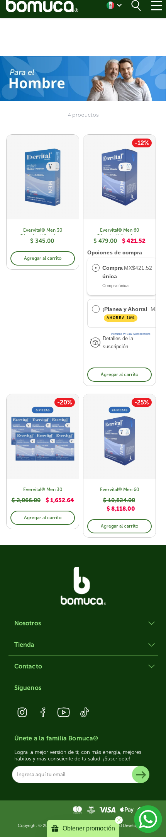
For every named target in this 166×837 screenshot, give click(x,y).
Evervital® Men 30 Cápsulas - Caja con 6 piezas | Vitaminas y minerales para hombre (43, 490)
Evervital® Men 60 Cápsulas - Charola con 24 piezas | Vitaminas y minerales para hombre (119, 490)
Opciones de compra (114, 252)
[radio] (96, 268)
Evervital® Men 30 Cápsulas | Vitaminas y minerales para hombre (43, 231)
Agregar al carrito (42, 258)
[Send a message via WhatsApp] (148, 819)
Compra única (112, 272)
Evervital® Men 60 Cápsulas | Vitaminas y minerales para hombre (119, 231)
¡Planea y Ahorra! (125, 313)
